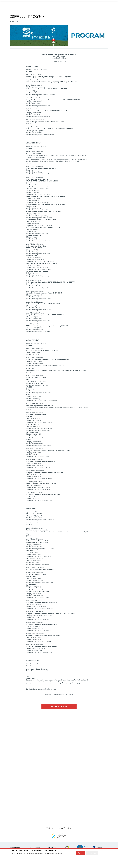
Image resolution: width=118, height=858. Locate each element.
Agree (80, 853)
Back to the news (60, 706)
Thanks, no (92, 853)
